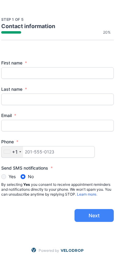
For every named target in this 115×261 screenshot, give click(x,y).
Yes (12, 176)
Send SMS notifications (27, 168)
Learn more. (87, 194)
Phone (9, 141)
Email (8, 115)
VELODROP (72, 250)
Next (94, 215)
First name (14, 62)
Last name (14, 89)
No (31, 176)
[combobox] (12, 151)
